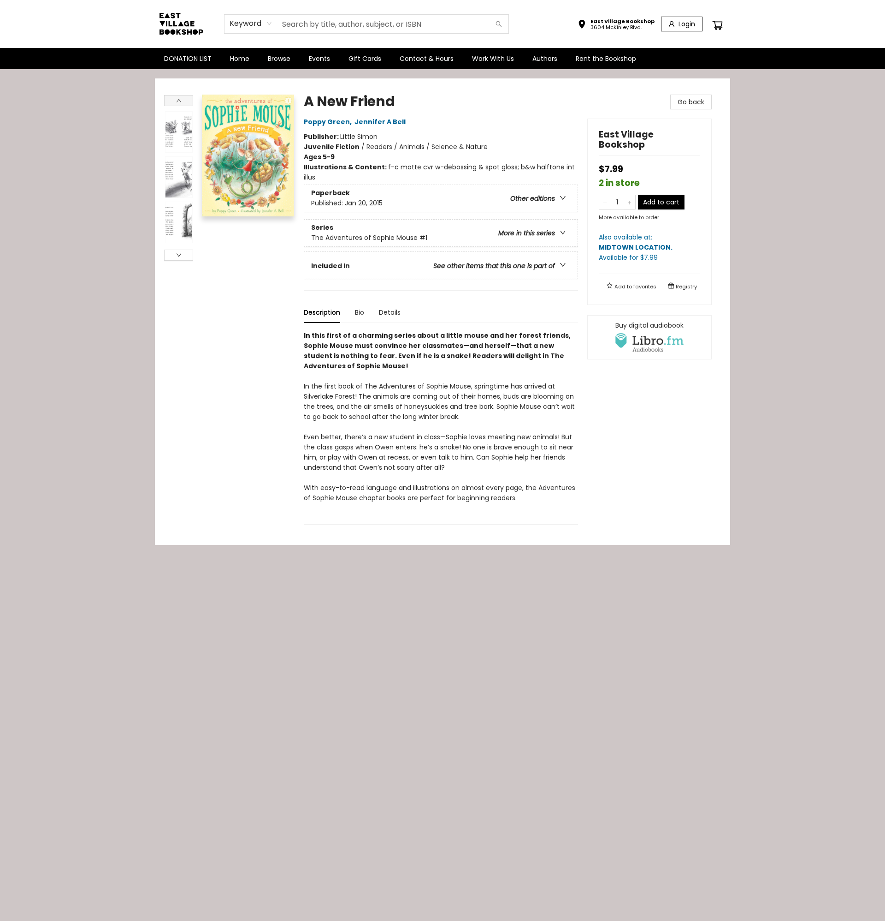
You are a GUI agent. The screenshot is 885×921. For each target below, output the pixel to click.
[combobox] (250, 23)
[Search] (499, 24)
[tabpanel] (441, 427)
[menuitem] (188, 58)
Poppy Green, (328, 121)
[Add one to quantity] (629, 202)
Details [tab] (390, 312)
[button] (616, 25)
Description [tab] (322, 312)
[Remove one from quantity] (605, 202)
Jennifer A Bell (380, 121)
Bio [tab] (359, 312)
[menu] (442, 58)
